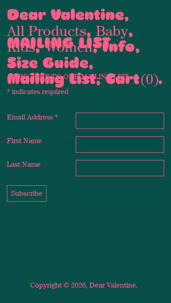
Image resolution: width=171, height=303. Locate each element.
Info (118, 47)
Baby (112, 30)
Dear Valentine (65, 15)
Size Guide (47, 63)
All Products (46, 30)
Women (69, 46)
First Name (24, 140)
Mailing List (51, 79)
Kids (21, 46)
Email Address (32, 117)
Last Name (24, 164)
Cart (122, 79)
